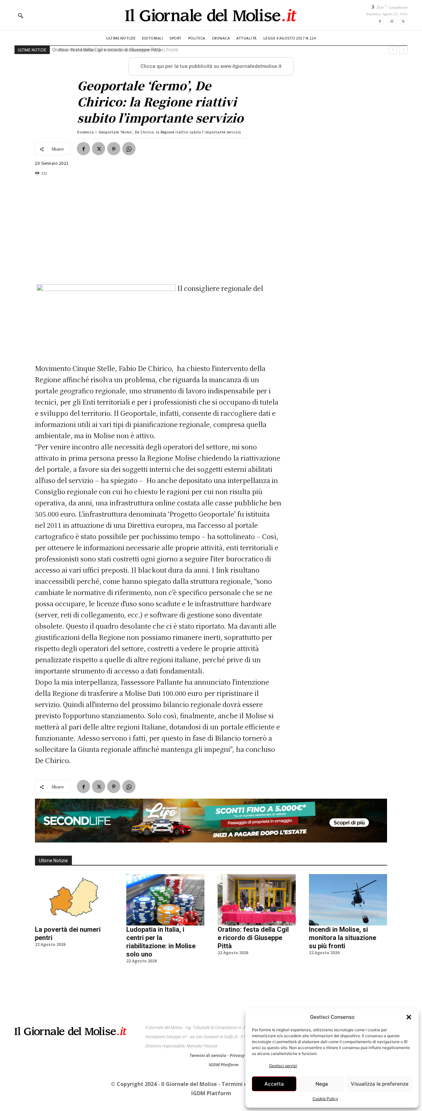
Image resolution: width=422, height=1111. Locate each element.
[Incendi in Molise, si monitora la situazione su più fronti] (348, 900)
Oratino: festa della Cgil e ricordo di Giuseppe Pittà (253, 938)
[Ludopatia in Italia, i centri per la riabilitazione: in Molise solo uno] (165, 900)
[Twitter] (403, 21)
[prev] (393, 50)
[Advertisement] (158, 230)
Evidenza (85, 131)
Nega (322, 1084)
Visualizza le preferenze (379, 1084)
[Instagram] (391, 21)
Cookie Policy (325, 1098)
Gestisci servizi (283, 1065)
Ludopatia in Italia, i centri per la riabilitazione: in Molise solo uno (161, 942)
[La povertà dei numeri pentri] (74, 900)
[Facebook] (380, 21)
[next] (403, 50)
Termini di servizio (208, 1055)
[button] (409, 1017)
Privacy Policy (244, 1055)
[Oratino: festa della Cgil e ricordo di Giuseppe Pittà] (257, 900)
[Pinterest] (113, 148)
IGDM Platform (224, 1065)
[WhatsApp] (129, 148)
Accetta (274, 1084)
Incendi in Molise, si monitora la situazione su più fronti (114, 50)
